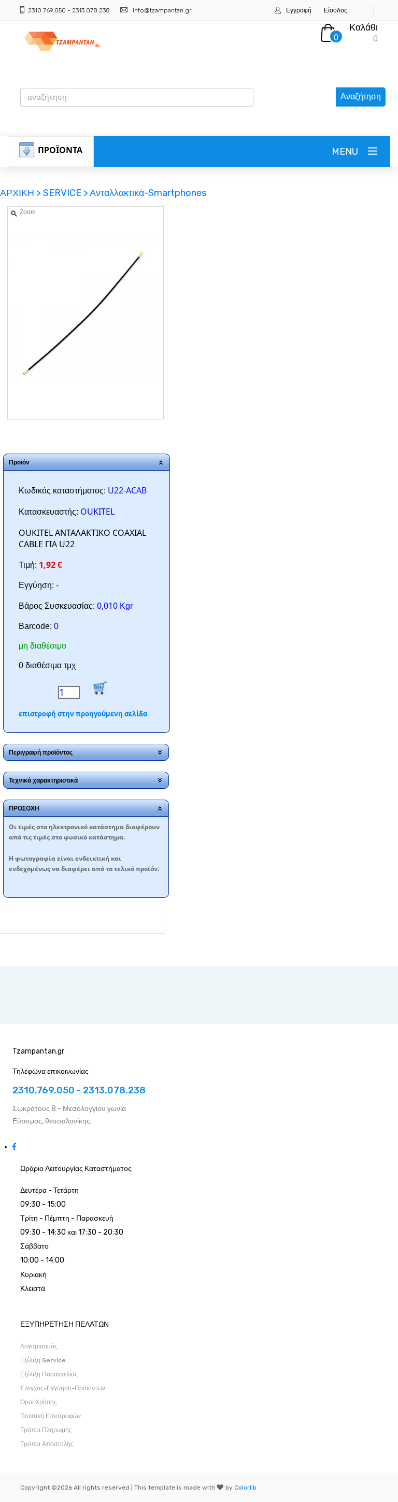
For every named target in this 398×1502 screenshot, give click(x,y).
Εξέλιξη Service (43, 1360)
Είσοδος (335, 10)
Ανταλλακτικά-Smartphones (148, 193)
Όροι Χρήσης (38, 1402)
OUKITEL (97, 511)
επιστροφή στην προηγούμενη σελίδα (83, 713)
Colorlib (245, 1487)
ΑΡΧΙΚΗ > (21, 193)
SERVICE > (65, 193)
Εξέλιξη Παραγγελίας (49, 1374)
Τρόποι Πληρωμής (46, 1430)
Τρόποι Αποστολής (47, 1444)
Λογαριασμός (39, 1346)
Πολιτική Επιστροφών (50, 1416)
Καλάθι (363, 27)
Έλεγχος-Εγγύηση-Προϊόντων (62, 1388)
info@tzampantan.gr (162, 10)
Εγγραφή (298, 10)
